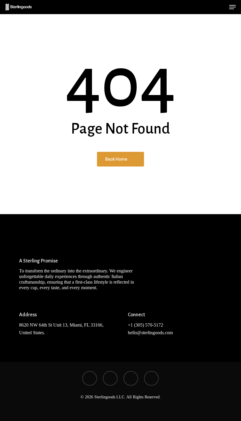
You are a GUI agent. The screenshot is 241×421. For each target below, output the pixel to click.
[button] (232, 7)
